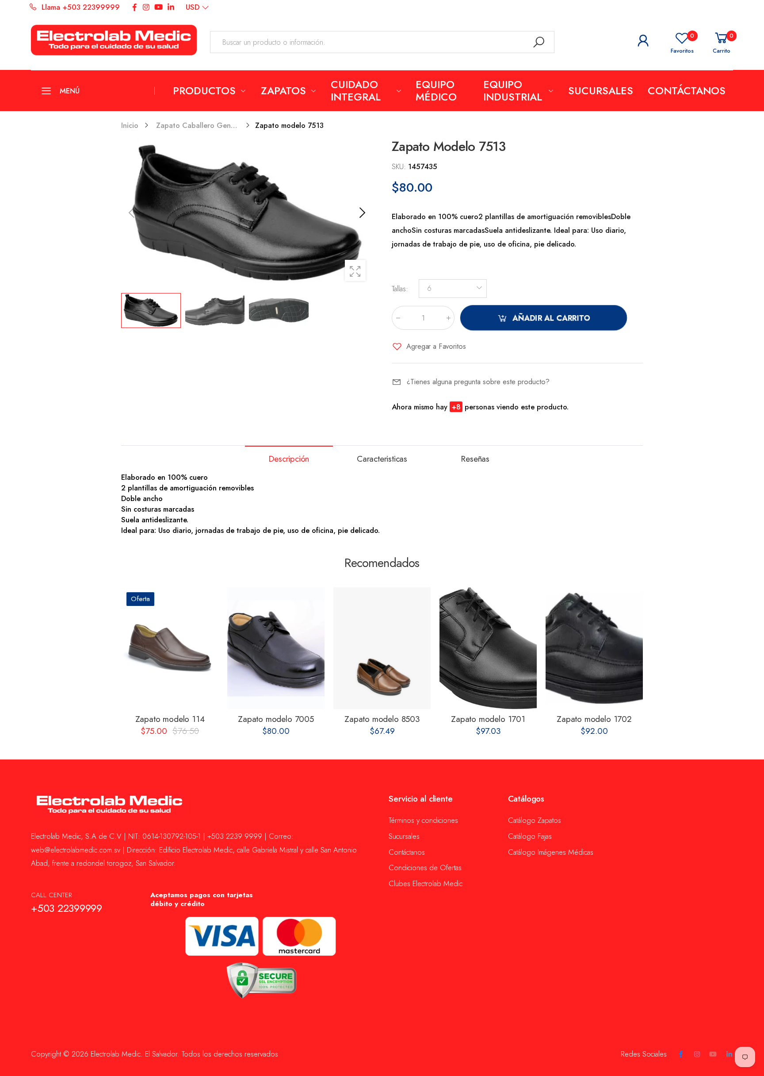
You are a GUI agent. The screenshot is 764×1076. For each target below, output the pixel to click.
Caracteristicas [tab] (382, 459)
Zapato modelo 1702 (594, 719)
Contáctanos (407, 852)
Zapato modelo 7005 (276, 719)
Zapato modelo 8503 (382, 719)
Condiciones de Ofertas (425, 867)
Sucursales (404, 836)
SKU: (400, 166)
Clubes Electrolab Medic (425, 883)
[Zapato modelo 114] (169, 648)
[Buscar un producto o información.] (538, 42)
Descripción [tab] (288, 459)
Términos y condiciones (423, 820)
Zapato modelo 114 (170, 719)
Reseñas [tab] (475, 459)
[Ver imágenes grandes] (355, 270)
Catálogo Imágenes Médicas (550, 852)
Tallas (400, 288)
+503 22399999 (66, 908)
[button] (361, 213)
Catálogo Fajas (530, 836)
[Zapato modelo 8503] (382, 648)
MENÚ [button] (69, 90)
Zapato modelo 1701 (488, 719)
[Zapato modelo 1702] (594, 648)
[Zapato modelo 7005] (276, 648)
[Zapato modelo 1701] (488, 648)
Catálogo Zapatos (534, 820)
